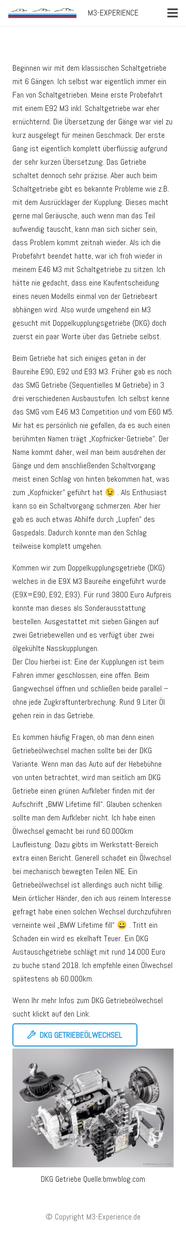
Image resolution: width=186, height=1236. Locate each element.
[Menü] (172, 13)
